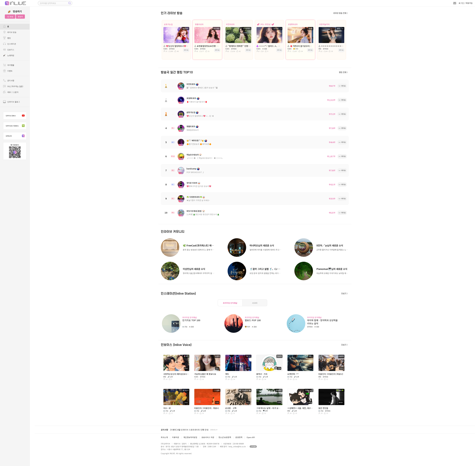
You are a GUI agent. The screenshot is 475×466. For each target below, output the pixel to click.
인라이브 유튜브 (11, 116)
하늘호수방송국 (193, 154)
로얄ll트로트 (293, 24)
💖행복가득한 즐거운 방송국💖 (199, 186)
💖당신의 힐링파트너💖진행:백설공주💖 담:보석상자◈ (177, 45)
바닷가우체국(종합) (194, 211)
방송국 (20, 16)
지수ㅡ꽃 (167, 408)
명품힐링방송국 (193, 130)
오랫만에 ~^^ (293, 373)
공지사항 (164, 429)
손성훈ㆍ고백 (230, 408)
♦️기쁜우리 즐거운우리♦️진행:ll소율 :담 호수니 (301, 45)
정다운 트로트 (192, 183)
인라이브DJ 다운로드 (12, 126)
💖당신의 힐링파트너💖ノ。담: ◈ (200, 116)
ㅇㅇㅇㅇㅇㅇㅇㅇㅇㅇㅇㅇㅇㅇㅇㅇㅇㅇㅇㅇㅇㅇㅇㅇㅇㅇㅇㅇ (332, 45)
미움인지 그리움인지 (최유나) (330, 373)
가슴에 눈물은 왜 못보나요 (205, 373)
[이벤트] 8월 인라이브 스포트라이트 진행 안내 (189, 429)
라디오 (186, 50)
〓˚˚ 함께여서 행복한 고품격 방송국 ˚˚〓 (202, 87)
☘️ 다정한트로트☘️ (194, 197)
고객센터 (253, 446)
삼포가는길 (168, 24)
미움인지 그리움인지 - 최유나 (206, 408)
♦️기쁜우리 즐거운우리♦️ (197, 101)
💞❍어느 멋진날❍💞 (265, 24)
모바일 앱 (9, 136)
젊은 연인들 (323, 408)
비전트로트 (230, 24)
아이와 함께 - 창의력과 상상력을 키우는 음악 (322, 322)
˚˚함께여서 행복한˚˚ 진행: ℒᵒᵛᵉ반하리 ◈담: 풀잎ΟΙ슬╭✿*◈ (239, 45)
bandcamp (191, 168)
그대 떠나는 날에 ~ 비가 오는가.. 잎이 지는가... (269, 408)
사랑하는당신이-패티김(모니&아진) (176, 373)
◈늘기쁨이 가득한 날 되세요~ (198, 200)
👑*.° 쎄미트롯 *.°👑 (195, 140)
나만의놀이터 (324, 24)
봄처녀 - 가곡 (261, 373)
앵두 (227, 373)
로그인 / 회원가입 (466, 3)
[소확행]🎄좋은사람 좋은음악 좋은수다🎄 (203, 214)
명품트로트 (199, 24)
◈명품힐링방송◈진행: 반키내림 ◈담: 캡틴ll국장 (208, 45)
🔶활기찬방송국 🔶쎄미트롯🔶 (199, 144)
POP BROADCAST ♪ (195, 172)
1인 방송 (10, 16)
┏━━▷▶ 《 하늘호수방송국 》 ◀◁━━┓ (205, 158)
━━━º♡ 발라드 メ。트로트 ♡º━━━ (270, 45)
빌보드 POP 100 (253, 320)
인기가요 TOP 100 (191, 320)
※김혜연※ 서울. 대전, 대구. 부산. (300, 408)
